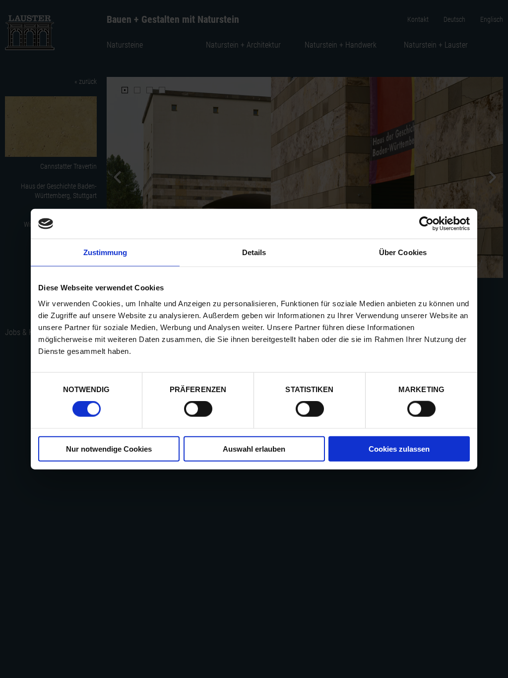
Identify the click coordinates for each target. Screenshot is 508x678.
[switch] (198, 409)
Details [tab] (254, 252)
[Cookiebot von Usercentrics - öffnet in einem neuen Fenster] (426, 223)
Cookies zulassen (399, 448)
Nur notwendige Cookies (109, 448)
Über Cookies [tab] (403, 252)
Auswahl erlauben (254, 448)
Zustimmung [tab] (105, 252)
